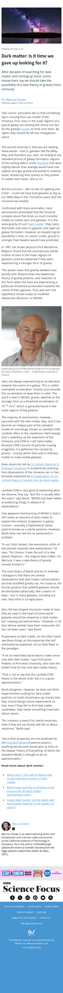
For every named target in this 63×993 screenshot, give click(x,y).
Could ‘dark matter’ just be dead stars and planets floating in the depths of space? (31, 803)
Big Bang (43, 163)
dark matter (36, 224)
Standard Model (16, 742)
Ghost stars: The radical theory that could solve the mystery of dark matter (29, 778)
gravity (26, 129)
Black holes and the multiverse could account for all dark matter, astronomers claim (30, 791)
